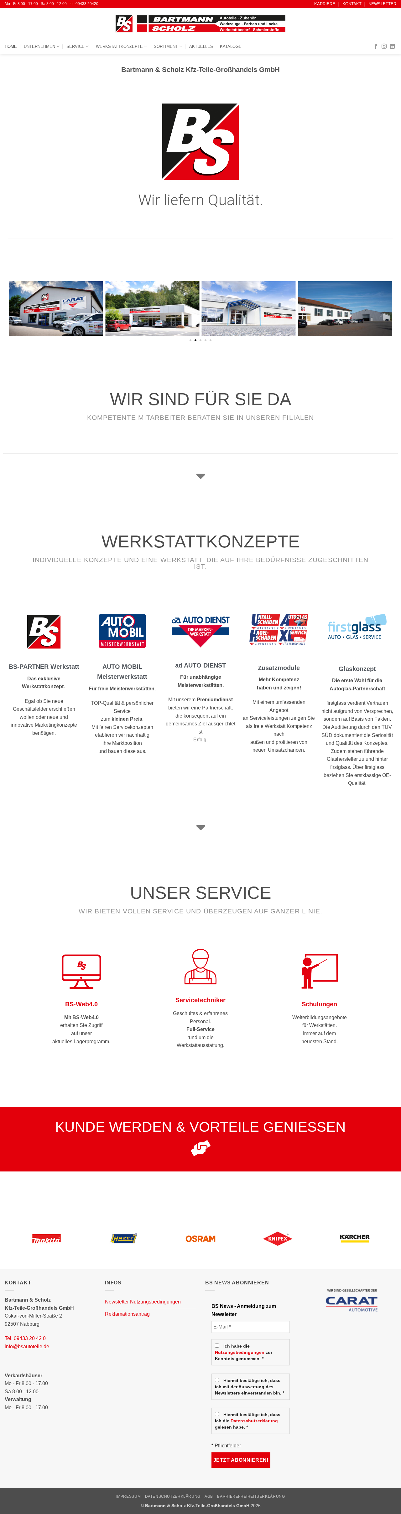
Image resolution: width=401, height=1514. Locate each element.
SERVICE (75, 46)
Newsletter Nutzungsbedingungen (143, 1301)
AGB (209, 1496)
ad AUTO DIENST (200, 665)
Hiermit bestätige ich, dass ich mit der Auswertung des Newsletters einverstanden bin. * (249, 1386)
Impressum (128, 1496)
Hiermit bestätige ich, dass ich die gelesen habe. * (247, 1421)
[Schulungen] (319, 971)
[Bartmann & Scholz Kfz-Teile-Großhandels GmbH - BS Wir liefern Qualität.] (200, 23)
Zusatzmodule (279, 667)
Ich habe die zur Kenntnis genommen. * (243, 1352)
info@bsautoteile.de (27, 1346)
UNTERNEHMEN (39, 46)
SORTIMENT (166, 46)
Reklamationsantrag (127, 1314)
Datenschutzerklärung (254, 1421)
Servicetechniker (200, 1000)
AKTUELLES (201, 46)
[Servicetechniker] (200, 966)
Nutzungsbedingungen (239, 1352)
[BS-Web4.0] (81, 971)
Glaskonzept (357, 668)
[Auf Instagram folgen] (384, 46)
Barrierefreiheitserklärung (251, 1496)
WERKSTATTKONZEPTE (119, 46)
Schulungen (319, 1004)
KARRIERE (324, 4)
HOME (11, 46)
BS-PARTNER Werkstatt (44, 666)
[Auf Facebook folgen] (375, 46)
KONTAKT (352, 4)
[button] (190, 340)
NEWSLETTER (382, 4)
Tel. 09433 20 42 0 (25, 1338)
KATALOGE (231, 46)
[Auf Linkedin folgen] (392, 46)
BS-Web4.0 (81, 1004)
